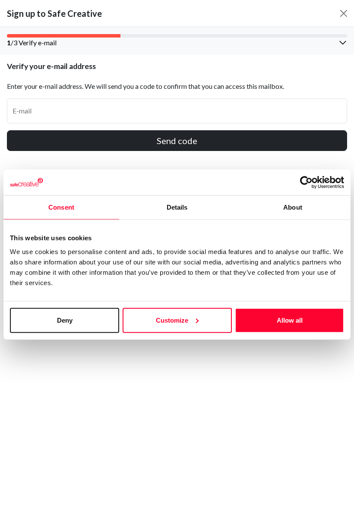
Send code (177, 140)
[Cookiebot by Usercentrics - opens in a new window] (306, 182)
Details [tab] (177, 207)
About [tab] (292, 207)
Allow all (290, 320)
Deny (65, 320)
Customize (172, 320)
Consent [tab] (61, 207)
